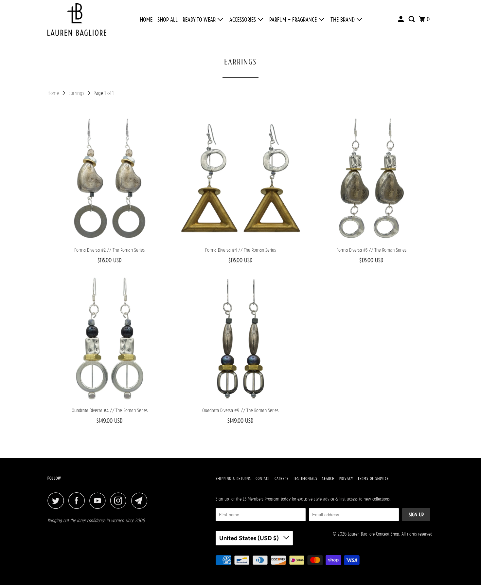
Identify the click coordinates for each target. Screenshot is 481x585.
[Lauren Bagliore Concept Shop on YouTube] (99, 500)
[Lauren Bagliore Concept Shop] (76, 19)
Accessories (243, 19)
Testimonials (305, 478)
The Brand (343, 19)
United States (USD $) (249, 538)
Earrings (76, 93)
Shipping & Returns (233, 478)
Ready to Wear (200, 19)
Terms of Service (373, 478)
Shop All (167, 19)
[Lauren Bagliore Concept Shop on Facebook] (78, 500)
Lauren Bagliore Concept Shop (373, 534)
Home (146, 19)
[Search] (412, 19)
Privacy (346, 478)
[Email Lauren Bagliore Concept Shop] (141, 500)
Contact (263, 478)
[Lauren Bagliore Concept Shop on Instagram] (120, 500)
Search (328, 478)
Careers (282, 478)
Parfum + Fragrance (293, 19)
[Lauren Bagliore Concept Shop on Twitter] (57, 500)
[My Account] (401, 19)
